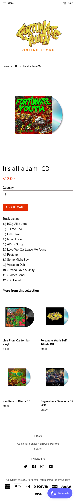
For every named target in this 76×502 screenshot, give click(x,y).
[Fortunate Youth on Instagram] (42, 467)
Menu (10, 3)
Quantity (8, 187)
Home (6, 66)
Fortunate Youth (37, 479)
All (16, 66)
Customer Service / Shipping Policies (38, 443)
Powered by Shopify (58, 479)
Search (38, 448)
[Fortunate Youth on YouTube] (51, 467)
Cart (70, 3)
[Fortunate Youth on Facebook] (34, 467)
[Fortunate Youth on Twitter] (25, 467)
